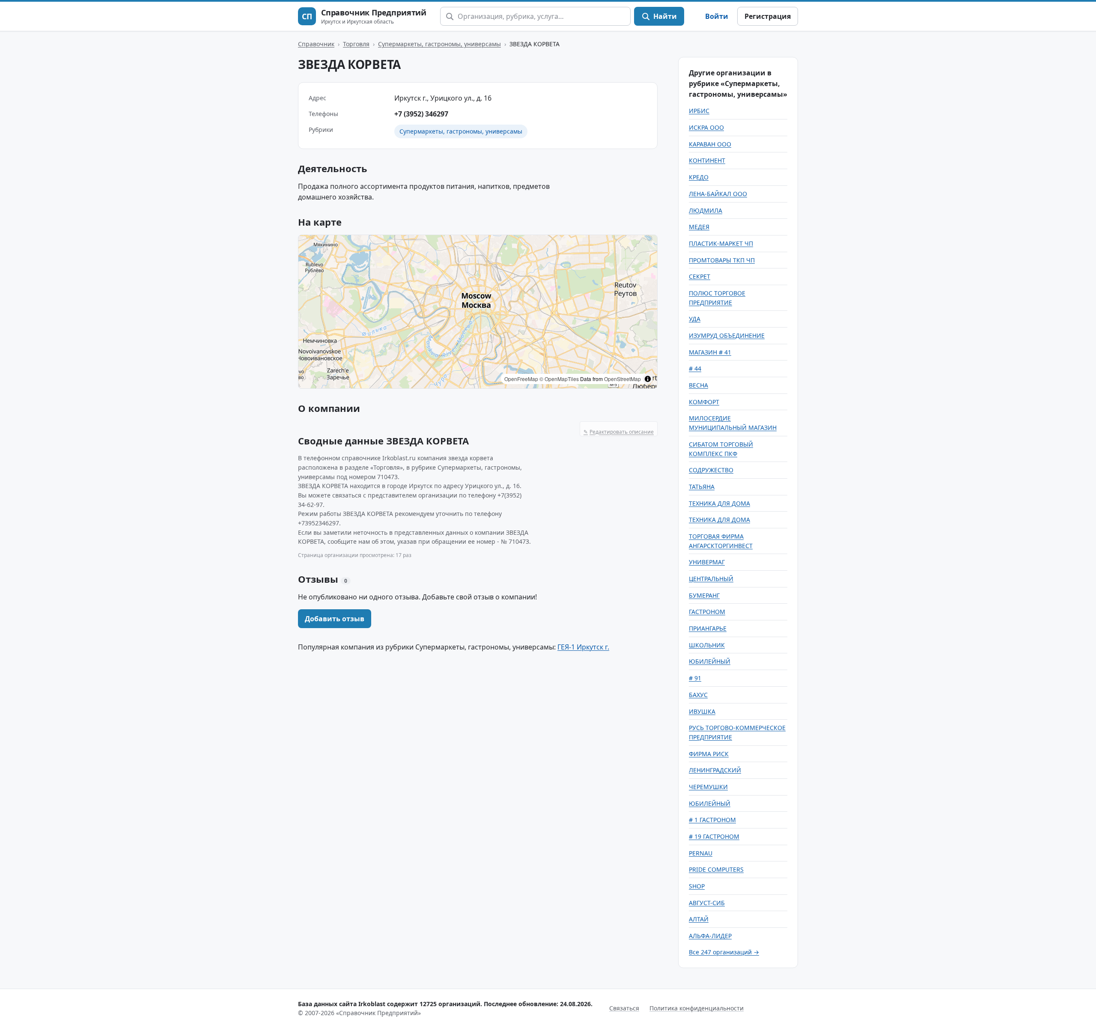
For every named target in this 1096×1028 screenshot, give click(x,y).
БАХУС (698, 695)
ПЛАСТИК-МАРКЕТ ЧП (721, 243)
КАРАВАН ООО (710, 144)
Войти (716, 16)
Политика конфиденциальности (696, 1008)
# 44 (695, 368)
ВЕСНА (698, 385)
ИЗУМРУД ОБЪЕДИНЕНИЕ (727, 335)
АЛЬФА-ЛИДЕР (710, 936)
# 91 (695, 678)
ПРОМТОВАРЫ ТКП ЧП (722, 260)
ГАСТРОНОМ (707, 612)
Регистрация (768, 16)
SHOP (697, 886)
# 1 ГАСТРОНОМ (712, 820)
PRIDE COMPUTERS (716, 869)
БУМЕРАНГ (704, 595)
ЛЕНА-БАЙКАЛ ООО (718, 194)
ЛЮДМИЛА (705, 210)
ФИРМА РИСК (709, 754)
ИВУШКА (702, 711)
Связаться (624, 1008)
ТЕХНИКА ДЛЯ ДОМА (719, 503)
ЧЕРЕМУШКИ (708, 787)
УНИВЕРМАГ (707, 562)
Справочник (316, 44)
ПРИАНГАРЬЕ (708, 628)
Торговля (356, 44)
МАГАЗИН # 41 (710, 352)
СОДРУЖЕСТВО (711, 470)
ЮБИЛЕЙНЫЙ (709, 661)
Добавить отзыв (334, 618)
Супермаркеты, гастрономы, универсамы (439, 44)
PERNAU (700, 853)
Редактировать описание (619, 431)
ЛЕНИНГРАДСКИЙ (715, 770)
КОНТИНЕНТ (707, 160)
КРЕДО (699, 177)
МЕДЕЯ (699, 227)
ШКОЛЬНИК (707, 645)
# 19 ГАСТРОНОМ (714, 836)
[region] (477, 311)
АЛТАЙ (699, 919)
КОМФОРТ (704, 402)
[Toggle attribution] (648, 379)
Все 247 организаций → (724, 952)
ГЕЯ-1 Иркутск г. (583, 647)
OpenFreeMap (521, 378)
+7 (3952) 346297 (421, 114)
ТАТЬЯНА (702, 487)
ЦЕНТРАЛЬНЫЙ (711, 579)
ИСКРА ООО (706, 127)
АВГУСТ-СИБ (707, 903)
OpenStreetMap (622, 378)
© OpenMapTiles (559, 378)
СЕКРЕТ (699, 276)
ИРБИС (699, 111)
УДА (694, 319)
